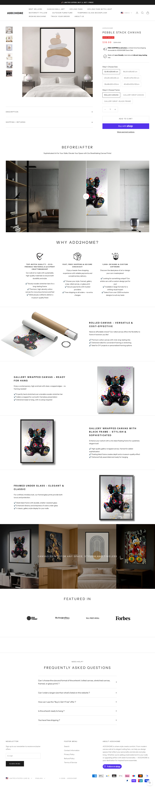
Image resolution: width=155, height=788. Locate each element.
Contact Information (71, 750)
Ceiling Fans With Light (99, 9)
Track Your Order (60, 16)
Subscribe (14, 764)
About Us (79, 16)
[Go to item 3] (9, 47)
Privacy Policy (69, 754)
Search (66, 746)
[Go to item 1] (9, 30)
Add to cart (126, 119)
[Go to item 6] (9, 73)
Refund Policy (69, 758)
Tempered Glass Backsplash (92, 13)
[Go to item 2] (9, 38)
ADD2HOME (107, 28)
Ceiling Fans (76, 9)
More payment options (125, 132)
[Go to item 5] (9, 65)
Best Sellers (35, 9)
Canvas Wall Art (56, 9)
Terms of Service (70, 762)
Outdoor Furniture (62, 13)
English (39, 778)
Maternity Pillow (38, 13)
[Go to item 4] (9, 56)
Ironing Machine (37, 16)
